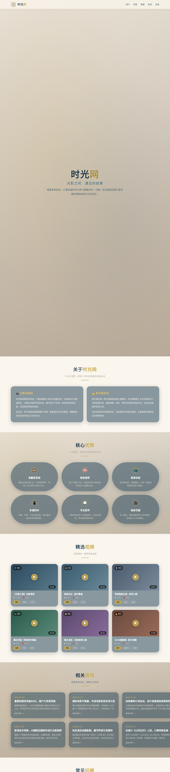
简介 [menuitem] (128, 4)
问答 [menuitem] (157, 4)
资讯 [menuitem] (150, 4)
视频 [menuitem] (142, 4)
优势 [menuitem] (135, 4)
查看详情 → (19, 713)
